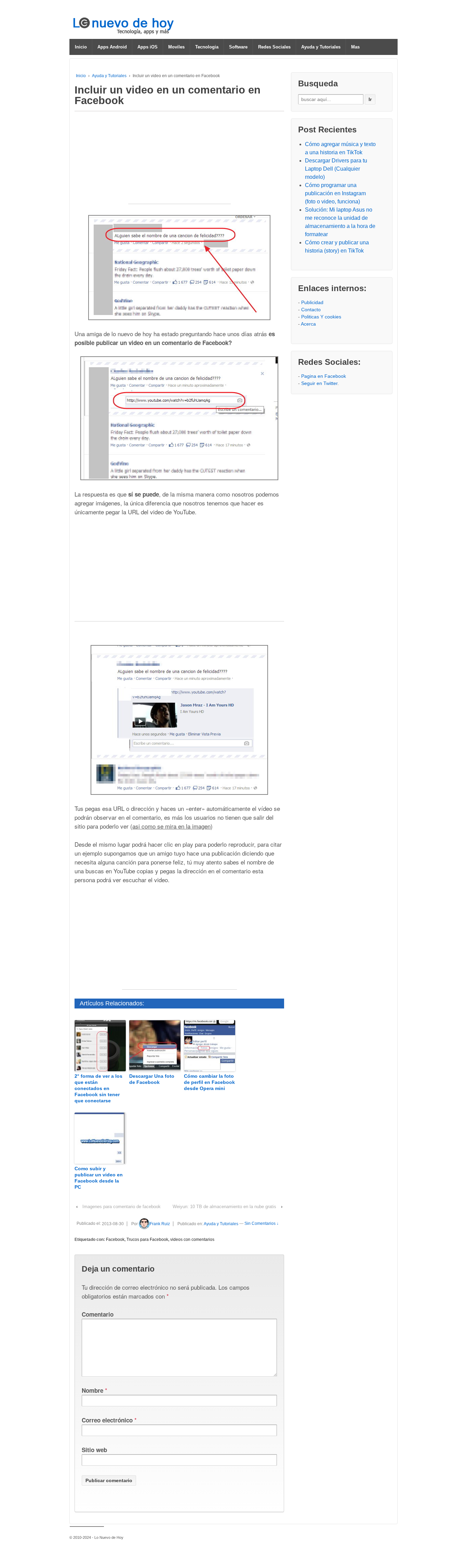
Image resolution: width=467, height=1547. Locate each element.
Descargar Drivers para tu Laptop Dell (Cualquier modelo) (336, 169)
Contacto (311, 309)
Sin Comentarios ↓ (261, 1223)
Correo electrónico (107, 1420)
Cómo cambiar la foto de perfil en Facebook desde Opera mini (209, 1082)
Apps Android (112, 46)
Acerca (308, 324)
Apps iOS (147, 46)
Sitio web (94, 1450)
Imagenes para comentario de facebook (121, 1206)
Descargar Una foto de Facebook (151, 1079)
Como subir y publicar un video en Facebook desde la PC (99, 1178)
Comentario (98, 1314)
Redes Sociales (274, 46)
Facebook (115, 1239)
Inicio (81, 46)
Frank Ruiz (160, 1223)
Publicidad (312, 302)
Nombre (92, 1390)
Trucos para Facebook (147, 1239)
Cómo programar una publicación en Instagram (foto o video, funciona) (335, 193)
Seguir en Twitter (319, 383)
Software (238, 46)
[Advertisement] (179, 161)
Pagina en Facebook (323, 376)
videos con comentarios (192, 1239)
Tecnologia (206, 46)
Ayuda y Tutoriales (321, 46)
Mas (355, 46)
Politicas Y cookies (321, 316)
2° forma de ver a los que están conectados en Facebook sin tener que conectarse (98, 1088)
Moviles (176, 46)
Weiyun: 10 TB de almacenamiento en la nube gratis (224, 1206)
